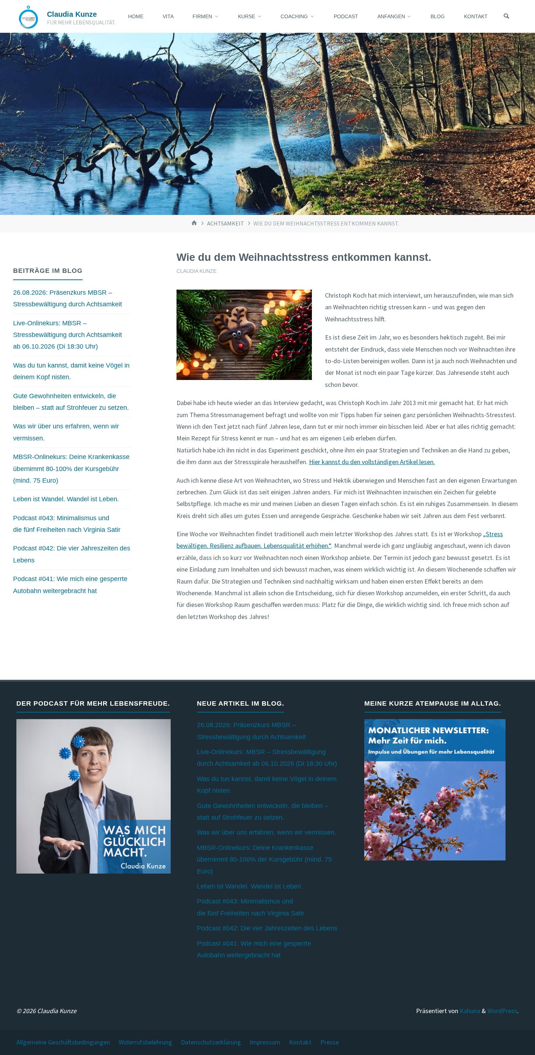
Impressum (265, 1042)
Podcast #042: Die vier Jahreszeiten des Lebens (267, 928)
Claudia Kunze (72, 14)
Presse (329, 1042)
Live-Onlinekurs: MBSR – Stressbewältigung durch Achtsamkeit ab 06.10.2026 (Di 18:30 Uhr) (67, 334)
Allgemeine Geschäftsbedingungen (63, 1042)
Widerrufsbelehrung (145, 1042)
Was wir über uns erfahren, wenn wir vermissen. (266, 832)
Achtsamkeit (225, 223)
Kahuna (469, 1011)
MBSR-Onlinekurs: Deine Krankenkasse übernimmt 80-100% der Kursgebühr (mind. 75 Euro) (71, 468)
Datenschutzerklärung (211, 1042)
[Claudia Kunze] (28, 16)
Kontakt (300, 1042)
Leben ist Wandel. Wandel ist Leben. (66, 499)
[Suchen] (506, 16)
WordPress (502, 1011)
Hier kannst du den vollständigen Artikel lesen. (372, 462)
